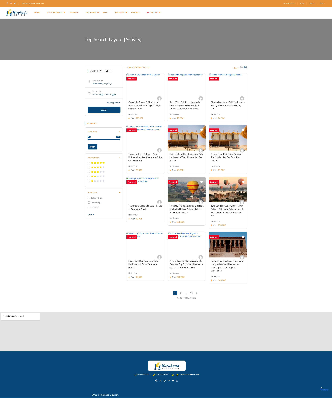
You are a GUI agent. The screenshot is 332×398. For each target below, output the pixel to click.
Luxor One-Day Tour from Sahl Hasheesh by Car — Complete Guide (143, 264)
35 (191, 293)
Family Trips (96, 203)
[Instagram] (164, 380)
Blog (105, 12)
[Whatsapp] (177, 380)
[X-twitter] (160, 380)
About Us (74, 12)
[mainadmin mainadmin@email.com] (159, 98)
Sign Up (312, 3)
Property (94, 207)
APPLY (92, 147)
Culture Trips (96, 198)
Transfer (119, 12)
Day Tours (91, 12)
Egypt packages (55, 12)
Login (302, 3)
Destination (98, 80)
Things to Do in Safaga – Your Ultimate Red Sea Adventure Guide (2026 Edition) (145, 157)
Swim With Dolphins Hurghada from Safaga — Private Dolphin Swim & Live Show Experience (185, 105)
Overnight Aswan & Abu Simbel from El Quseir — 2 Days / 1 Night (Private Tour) (144, 105)
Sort (236, 68)
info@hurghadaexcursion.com (33, 3)
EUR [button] (321, 3)
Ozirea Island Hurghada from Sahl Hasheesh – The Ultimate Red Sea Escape (186, 157)
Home (37, 12)
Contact (135, 12)
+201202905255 (289, 3)
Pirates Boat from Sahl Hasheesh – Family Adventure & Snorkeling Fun (228, 105)
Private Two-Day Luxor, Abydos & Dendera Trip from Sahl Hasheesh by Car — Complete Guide (186, 264)
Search (104, 110)
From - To (97, 91)
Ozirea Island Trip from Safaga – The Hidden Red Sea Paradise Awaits (226, 157)
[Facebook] (156, 380)
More (90, 214)
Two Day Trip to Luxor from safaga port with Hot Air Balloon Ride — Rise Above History (187, 209)
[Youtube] (173, 380)
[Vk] (169, 380)
